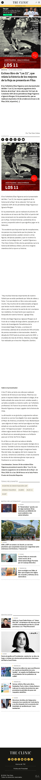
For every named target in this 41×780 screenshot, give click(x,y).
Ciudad (21, 504)
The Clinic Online (34, 133)
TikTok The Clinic (28, 759)
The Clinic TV (22, 759)
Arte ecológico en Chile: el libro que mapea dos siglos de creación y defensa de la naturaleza (28, 573)
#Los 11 (30, 490)
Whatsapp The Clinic (19, 759)
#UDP (4, 494)
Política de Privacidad (21, 768)
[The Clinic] (4, 2)
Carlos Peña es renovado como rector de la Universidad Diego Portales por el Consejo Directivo (28, 560)
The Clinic (10, 775)
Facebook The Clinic (12, 759)
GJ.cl (37, 776)
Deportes (4, 70)
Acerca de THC (20, 764)
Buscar (36, 2)
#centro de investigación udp (14, 486)
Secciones (39, 2)
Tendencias (22, 568)
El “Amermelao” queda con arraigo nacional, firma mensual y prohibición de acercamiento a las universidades (28, 511)
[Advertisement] (20, 271)
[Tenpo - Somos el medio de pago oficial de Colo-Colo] (20, 11)
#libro (21, 490)
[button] (2, 139)
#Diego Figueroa (9, 490)
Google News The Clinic (32, 759)
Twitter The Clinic (9, 759)
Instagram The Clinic (15, 759)
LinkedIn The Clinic (25, 759)
